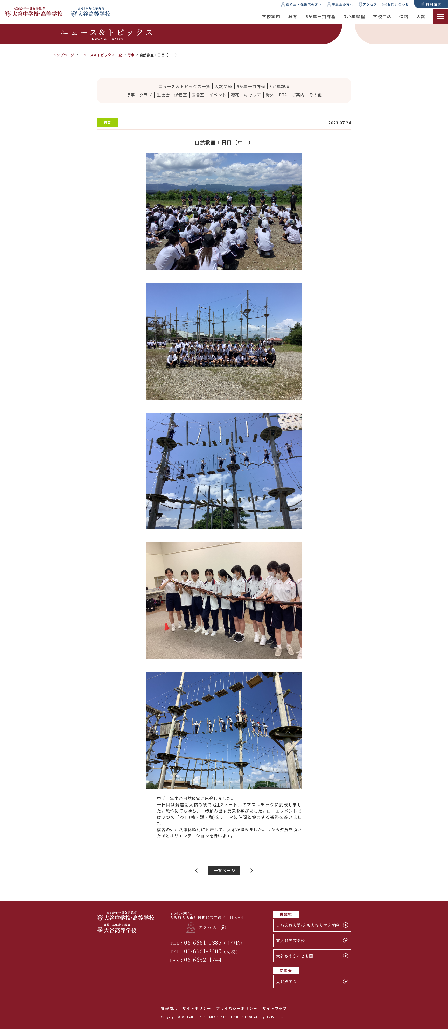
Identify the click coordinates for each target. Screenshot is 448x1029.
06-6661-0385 (203, 942)
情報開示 (169, 1008)
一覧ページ (224, 870)
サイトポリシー (196, 1008)
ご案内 (297, 95)
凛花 (235, 95)
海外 (270, 95)
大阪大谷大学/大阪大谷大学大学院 (307, 925)
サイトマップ (274, 1008)
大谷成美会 (286, 981)
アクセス (370, 4)
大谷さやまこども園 (294, 955)
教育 (293, 16)
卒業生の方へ (343, 4)
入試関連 (223, 86)
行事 (130, 95)
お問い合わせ (398, 4)
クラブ (145, 95)
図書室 (198, 95)
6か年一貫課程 (320, 16)
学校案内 (271, 16)
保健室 (180, 95)
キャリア (252, 95)
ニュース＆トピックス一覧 (184, 86)
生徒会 (163, 95)
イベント (217, 95)
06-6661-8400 (203, 951)
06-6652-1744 (203, 959)
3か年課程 (354, 16)
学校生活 (382, 16)
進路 (404, 16)
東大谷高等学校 (290, 940)
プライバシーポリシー (236, 1008)
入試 (421, 16)
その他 (315, 95)
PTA (283, 95)
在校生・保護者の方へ (304, 4)
